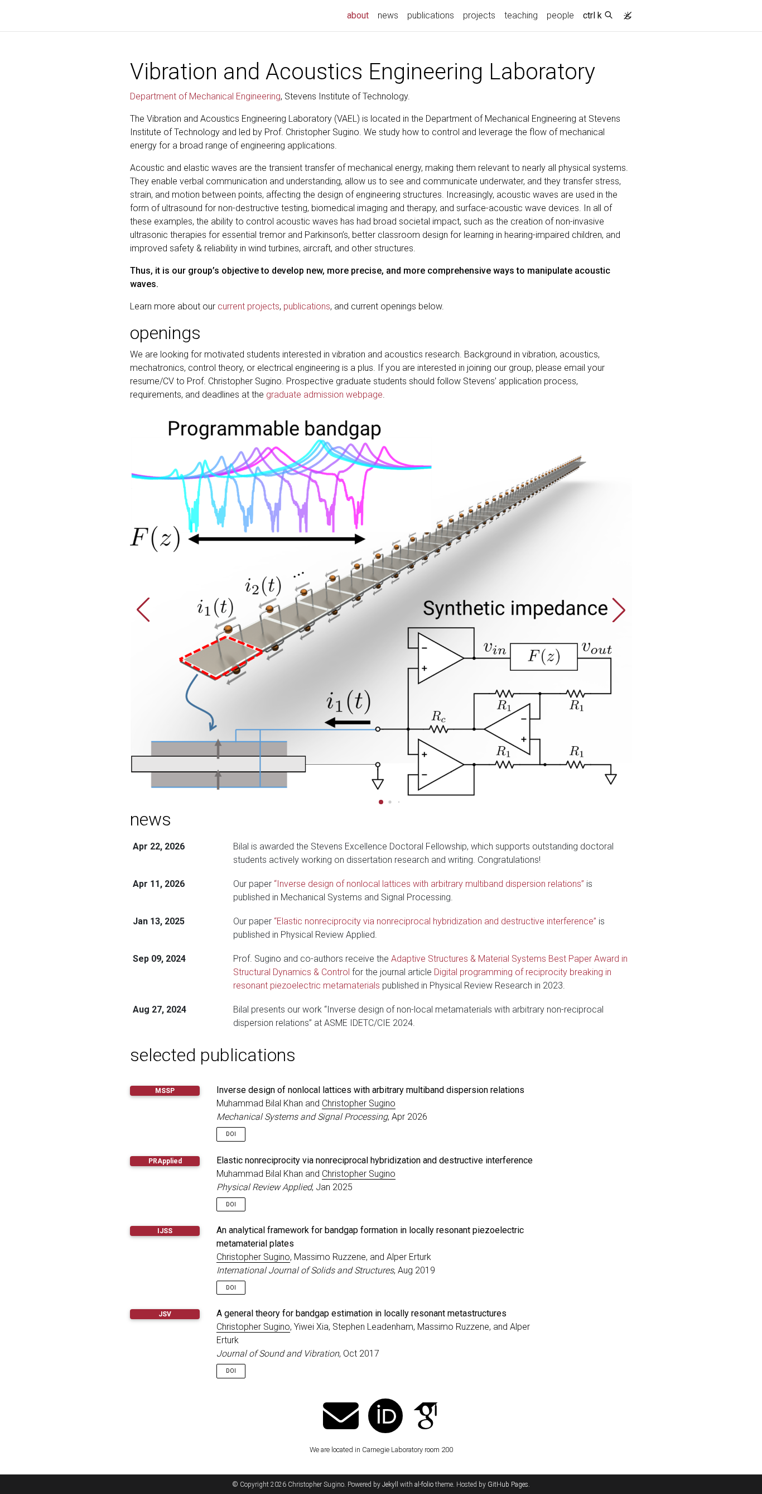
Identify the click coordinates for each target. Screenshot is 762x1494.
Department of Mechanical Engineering (205, 96)
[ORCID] (385, 1417)
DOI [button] (231, 1134)
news (388, 15)
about (360, 15)
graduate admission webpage (324, 394)
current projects (248, 306)
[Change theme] (625, 12)
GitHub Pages (508, 1484)
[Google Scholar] (425, 1417)
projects (479, 15)
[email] (341, 1417)
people (560, 15)
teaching (521, 15)
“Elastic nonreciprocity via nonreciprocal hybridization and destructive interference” (435, 921)
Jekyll (390, 1484)
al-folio (423, 1484)
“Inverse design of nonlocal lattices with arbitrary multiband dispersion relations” (429, 884)
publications (430, 15)
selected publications (213, 1055)
